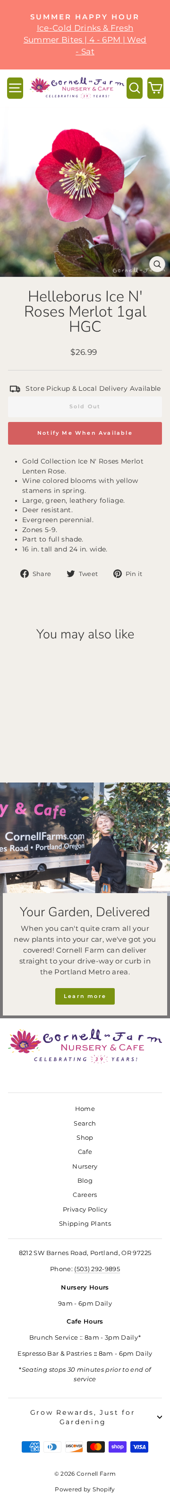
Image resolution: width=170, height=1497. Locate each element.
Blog (85, 1180)
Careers (85, 1194)
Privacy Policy (85, 1209)
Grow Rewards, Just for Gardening (83, 1417)
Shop (84, 1137)
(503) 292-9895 (97, 1269)
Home (85, 1108)
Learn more (85, 996)
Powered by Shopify (85, 1489)
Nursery (84, 1166)
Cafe (85, 1151)
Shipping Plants (85, 1223)
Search (85, 1123)
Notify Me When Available (85, 433)
